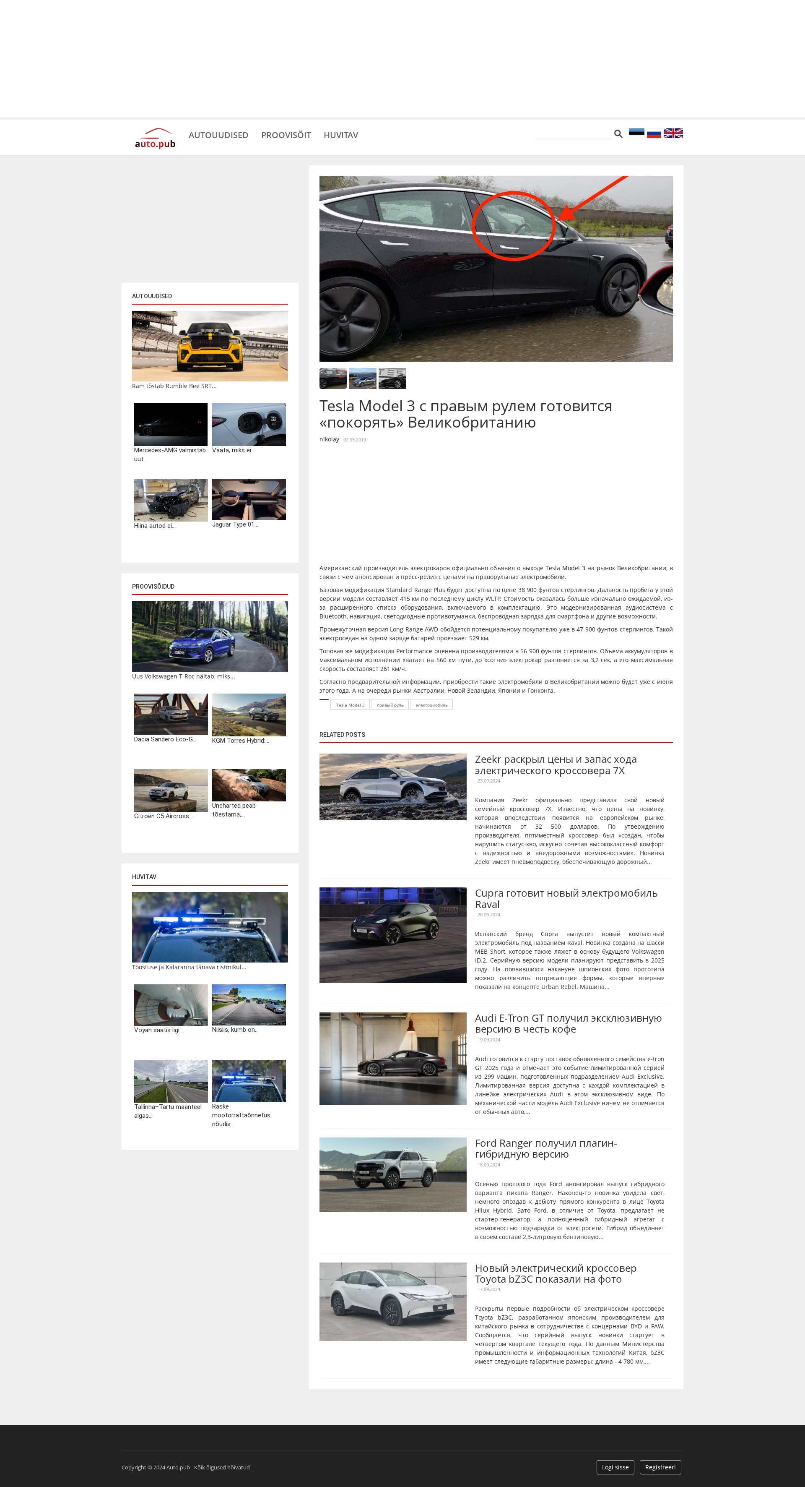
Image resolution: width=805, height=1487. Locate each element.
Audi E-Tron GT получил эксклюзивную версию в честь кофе (568, 1023)
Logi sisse (615, 1467)
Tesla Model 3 (350, 705)
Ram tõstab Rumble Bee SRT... (174, 386)
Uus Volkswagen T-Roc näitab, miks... (183, 676)
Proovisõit (286, 134)
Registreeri (660, 1467)
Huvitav (341, 134)
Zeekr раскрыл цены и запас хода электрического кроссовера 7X (556, 764)
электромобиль (432, 705)
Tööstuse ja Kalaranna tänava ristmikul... (189, 967)
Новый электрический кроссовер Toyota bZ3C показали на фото (556, 1273)
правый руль (390, 705)
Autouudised (219, 134)
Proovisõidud (153, 586)
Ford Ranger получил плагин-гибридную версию (546, 1148)
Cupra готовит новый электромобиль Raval (566, 898)
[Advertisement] (402, 58)
